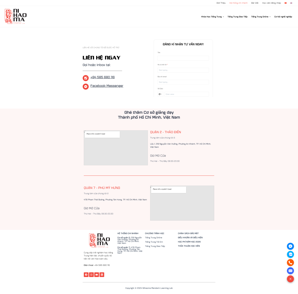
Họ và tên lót (162, 65)
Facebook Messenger (106, 85)
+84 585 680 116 (102, 77)
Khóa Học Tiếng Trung (211, 16)
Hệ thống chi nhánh (238, 3)
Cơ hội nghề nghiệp (283, 16)
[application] (223, 16)
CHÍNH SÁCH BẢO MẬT (188, 233)
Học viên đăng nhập (271, 3)
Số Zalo (160, 89)
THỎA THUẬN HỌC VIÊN (189, 246)
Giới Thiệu (221, 3)
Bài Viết (255, 3)
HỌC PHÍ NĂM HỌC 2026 (189, 241)
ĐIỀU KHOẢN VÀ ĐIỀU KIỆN (190, 237)
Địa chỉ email (162, 77)
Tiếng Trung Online (259, 16)
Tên (159, 52)
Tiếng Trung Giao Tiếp (237, 16)
